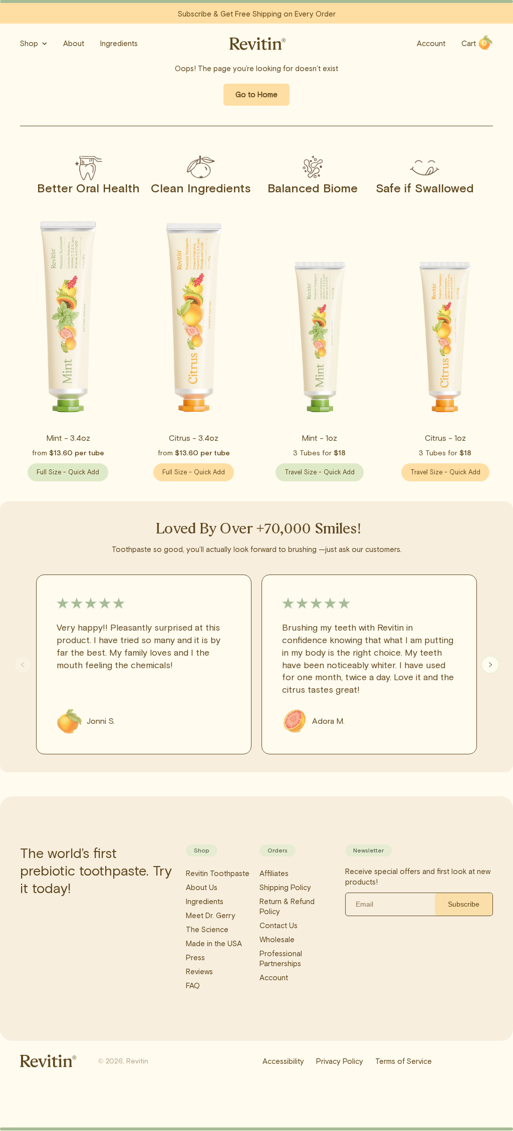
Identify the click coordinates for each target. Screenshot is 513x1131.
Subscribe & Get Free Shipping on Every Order (257, 14)
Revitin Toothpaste (217, 873)
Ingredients (119, 43)
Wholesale (277, 939)
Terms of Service (403, 1061)
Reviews (199, 971)
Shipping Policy (285, 887)
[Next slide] (490, 665)
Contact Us (279, 925)
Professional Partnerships (281, 958)
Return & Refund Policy (287, 906)
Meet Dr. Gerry (210, 915)
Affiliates (274, 873)
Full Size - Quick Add (68, 472)
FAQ (193, 985)
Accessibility (283, 1061)
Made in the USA (214, 943)
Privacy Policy (339, 1061)
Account (431, 43)
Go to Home (256, 94)
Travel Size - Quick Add (320, 472)
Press (195, 957)
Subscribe (463, 904)
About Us (201, 887)
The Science (207, 929)
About (73, 43)
